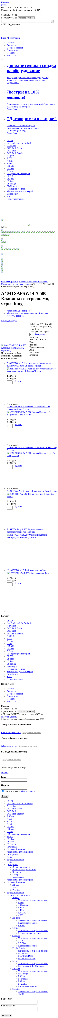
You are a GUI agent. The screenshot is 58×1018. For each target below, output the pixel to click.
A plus (10, 161)
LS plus (10, 178)
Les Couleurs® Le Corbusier (20, 143)
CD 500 (10, 166)
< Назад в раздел (9, 320)
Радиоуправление (15, 199)
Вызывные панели (21, 867)
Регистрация (14, 38)
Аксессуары (18, 877)
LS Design (23, 979)
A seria (45, 281)
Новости (11, 53)
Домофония (12, 194)
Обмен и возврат (15, 48)
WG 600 (16, 887)
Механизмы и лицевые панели (16, 284)
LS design (11, 183)
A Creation (23, 905)
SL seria (16, 989)
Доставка (11, 45)
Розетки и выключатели (30, 281)
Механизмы (18, 311)
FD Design (12, 186)
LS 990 (10, 140)
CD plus (10, 168)
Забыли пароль (27, 791)
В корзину (40, 334)
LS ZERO (22, 984)
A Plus (21, 910)
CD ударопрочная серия (18, 173)
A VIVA (15, 316)
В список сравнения (11, 732)
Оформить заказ (8, 746)
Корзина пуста (5, 3)
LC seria (16, 961)
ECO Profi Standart (15, 153)
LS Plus (21, 981)
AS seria (16, 918)
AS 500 (10, 156)
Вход (3, 38)
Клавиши (16, 872)
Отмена (4, 772)
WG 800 (16, 890)
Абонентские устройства (24, 869)
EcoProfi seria (18, 948)
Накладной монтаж (16, 189)
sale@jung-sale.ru (9, 717)
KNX (9, 196)
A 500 (9, 158)
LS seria (16, 968)
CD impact (17, 928)
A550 (9, 163)
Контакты (11, 55)
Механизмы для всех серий (20, 191)
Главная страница (9, 281)
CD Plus (22, 943)
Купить (18, 381)
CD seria (16, 935)
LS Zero (10, 181)
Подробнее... (13, 82)
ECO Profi (11, 150)
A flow (10, 171)
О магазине (12, 50)
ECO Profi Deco (14, 148)
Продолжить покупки (32, 733)
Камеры (16, 874)
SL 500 (10, 176)
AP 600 (15, 885)
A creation (11, 145)
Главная (10, 42)
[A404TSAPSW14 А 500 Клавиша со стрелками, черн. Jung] (15, 350)
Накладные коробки (27, 923)
